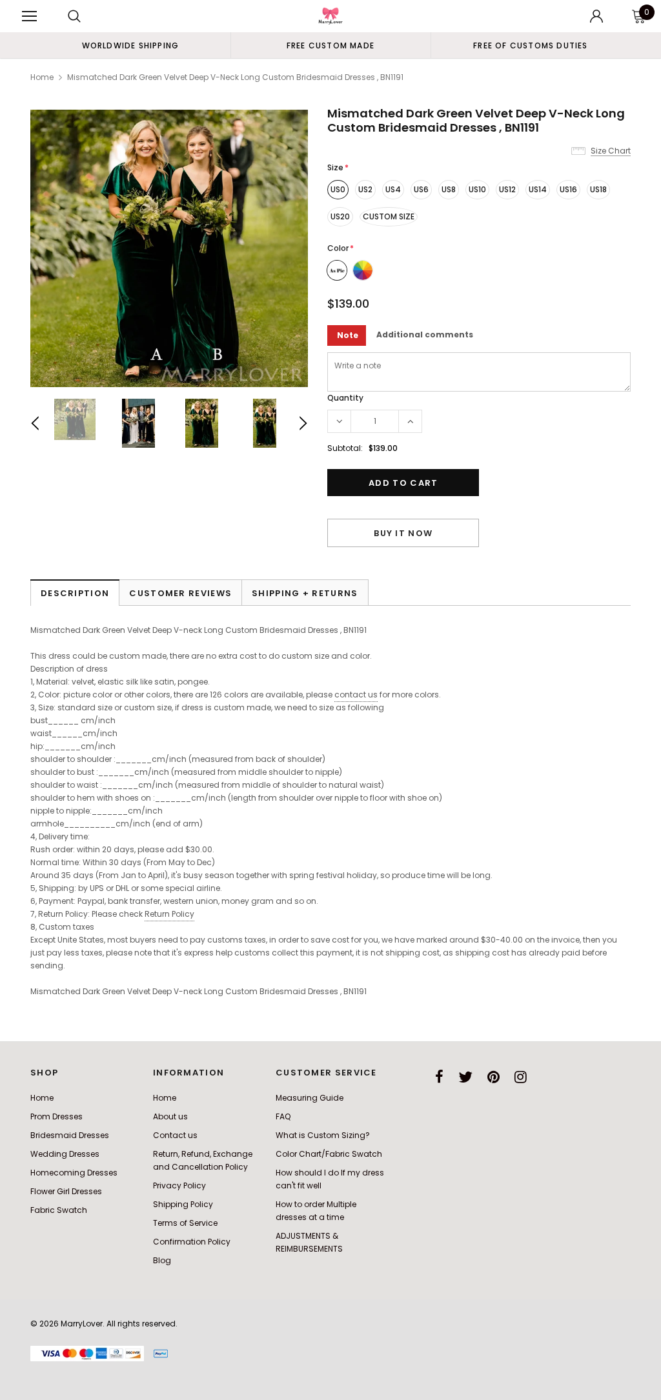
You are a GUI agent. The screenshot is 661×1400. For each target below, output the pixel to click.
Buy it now (403, 533)
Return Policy (169, 913)
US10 (477, 189)
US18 (598, 189)
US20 (340, 216)
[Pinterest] (493, 1077)
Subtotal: (345, 448)
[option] (130, 45)
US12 (507, 189)
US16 (568, 189)
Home (42, 77)
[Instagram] (520, 1077)
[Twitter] (465, 1077)
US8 (449, 189)
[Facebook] (439, 1077)
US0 (337, 189)
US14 (538, 189)
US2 (365, 189)
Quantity (345, 397)
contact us (356, 694)
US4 (393, 189)
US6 (421, 189)
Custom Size (388, 216)
